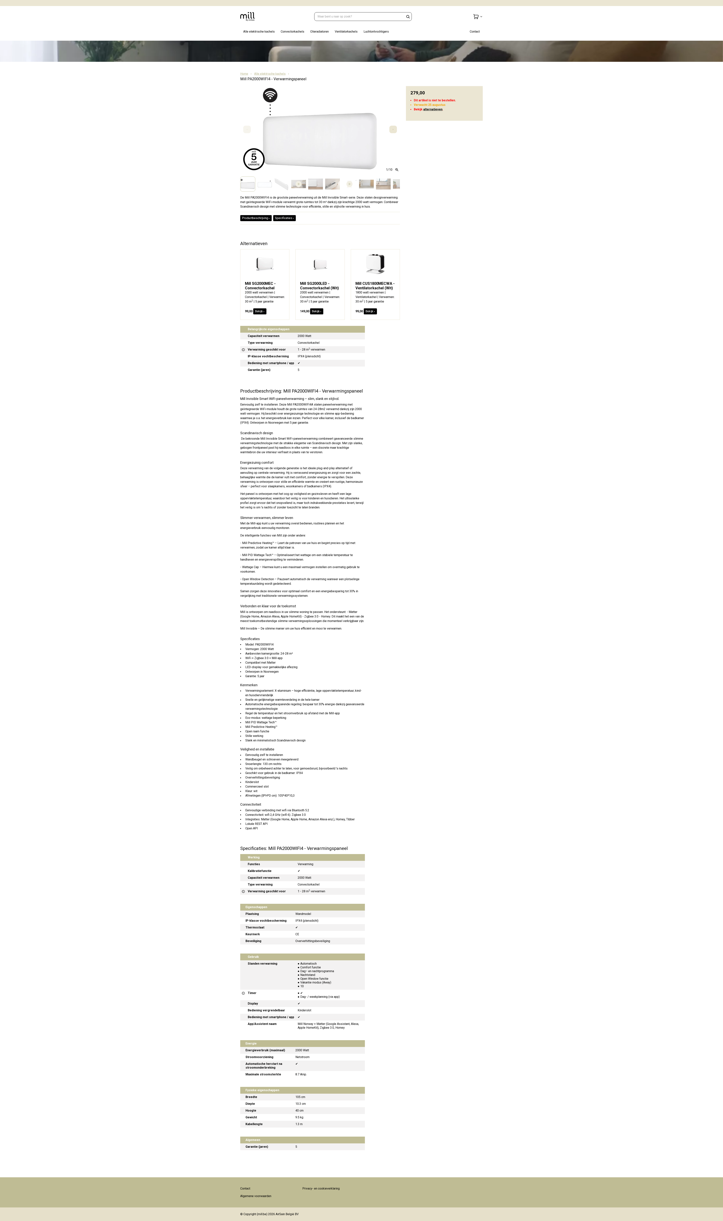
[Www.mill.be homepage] (259, 16)
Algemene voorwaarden (255, 1196)
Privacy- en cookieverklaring (321, 1188)
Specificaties (283, 218)
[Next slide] (393, 129)
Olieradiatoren (319, 31)
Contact (475, 31)
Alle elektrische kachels (259, 31)
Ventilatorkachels (346, 31)
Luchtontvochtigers (376, 31)
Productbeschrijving (255, 218)
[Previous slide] (247, 129)
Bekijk (259, 311)
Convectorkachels (292, 31)
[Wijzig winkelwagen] (478, 17)
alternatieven (432, 109)
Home (244, 73)
